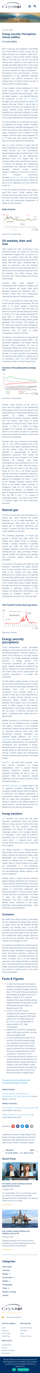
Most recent (7, 1267)
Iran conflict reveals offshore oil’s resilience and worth (16, 1232)
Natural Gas (26, 1140)
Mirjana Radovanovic (13, 786)
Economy (14, 1134)
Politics (16, 1143)
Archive (5, 1295)
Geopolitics (21, 1137)
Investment (6, 1140)
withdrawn (13, 1022)
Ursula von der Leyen (19, 177)
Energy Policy (30, 1134)
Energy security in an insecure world (17, 1115)
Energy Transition (9, 1137)
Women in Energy (9, 1292)
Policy (9, 1143)
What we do (7, 1341)
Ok (14, 1370)
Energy (21, 1134)
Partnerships (7, 1285)
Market (18, 1140)
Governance (30, 1137)
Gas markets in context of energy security (19, 1108)
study (23, 359)
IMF (19, 159)
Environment (7, 1277)
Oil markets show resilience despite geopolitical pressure (17, 1185)
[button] (30, 6)
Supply (31, 1143)
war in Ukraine (30, 99)
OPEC (4, 1143)
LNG (13, 1140)
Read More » (7, 1205)
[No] (36, 1365)
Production (23, 1143)
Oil (33, 1140)
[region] (20, 18)
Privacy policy (23, 1370)
